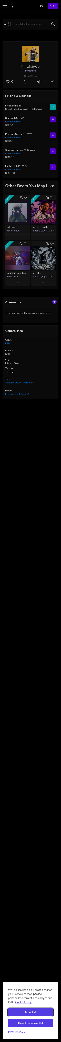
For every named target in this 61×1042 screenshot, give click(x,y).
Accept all (30, 1012)
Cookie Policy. (23, 1002)
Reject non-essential (30, 1023)
